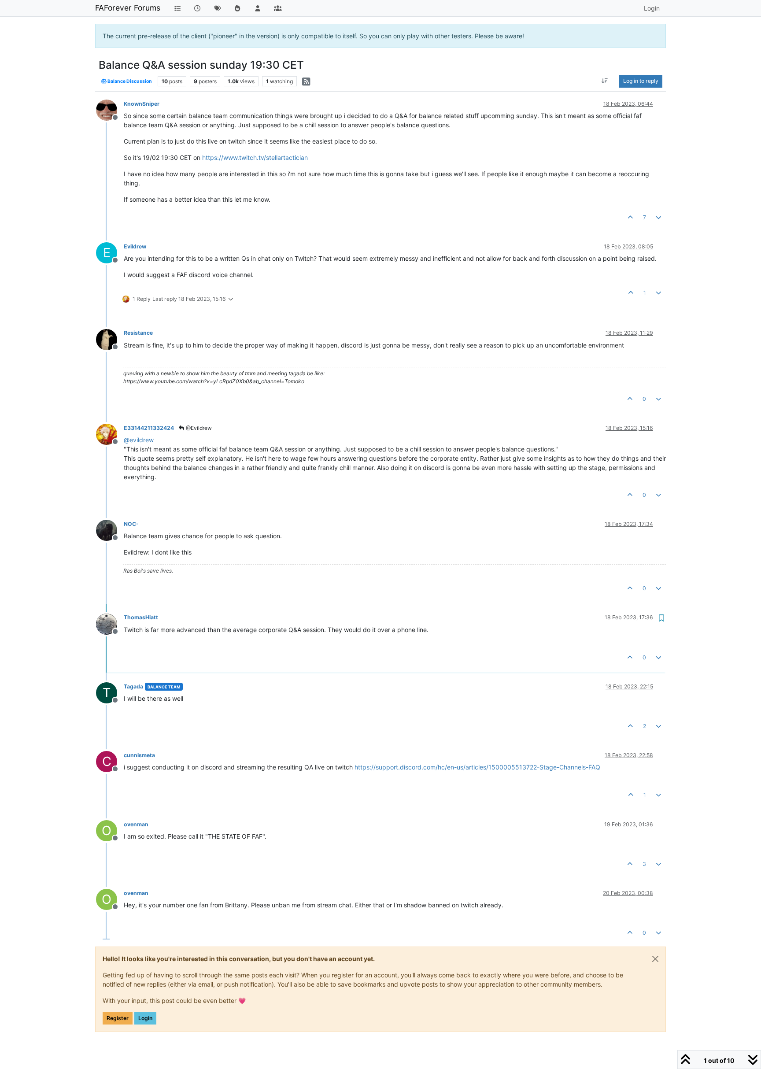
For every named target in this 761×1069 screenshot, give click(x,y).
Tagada (133, 686)
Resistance (138, 332)
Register (118, 1018)
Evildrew (135, 246)
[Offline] (110, 109)
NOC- (131, 524)
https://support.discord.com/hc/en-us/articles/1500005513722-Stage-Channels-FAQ (477, 767)
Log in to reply (640, 81)
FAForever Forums (127, 7)
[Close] (655, 959)
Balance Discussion (129, 81)
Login (145, 1018)
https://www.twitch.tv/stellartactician (255, 157)
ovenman (136, 824)
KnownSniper (141, 103)
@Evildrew (198, 428)
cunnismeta (139, 755)
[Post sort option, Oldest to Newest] (605, 81)
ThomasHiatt (141, 617)
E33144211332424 (149, 428)
